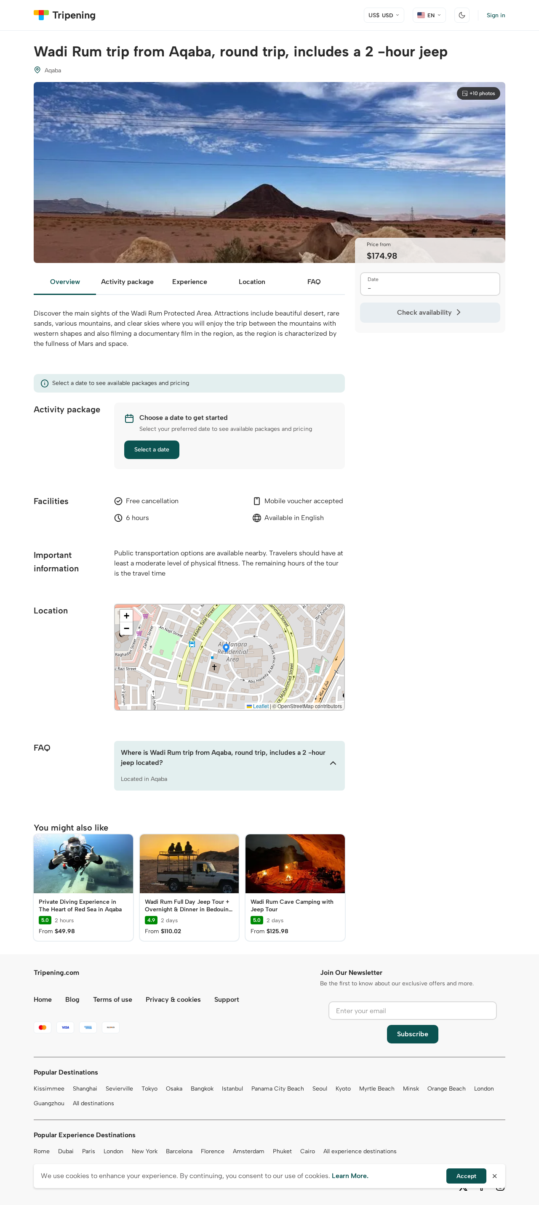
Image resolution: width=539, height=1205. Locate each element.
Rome (42, 1151)
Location (252, 282)
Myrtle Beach (377, 1088)
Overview (65, 282)
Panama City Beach (277, 1088)
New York (144, 1151)
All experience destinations (360, 1151)
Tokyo (149, 1088)
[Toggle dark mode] (462, 15)
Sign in (496, 15)
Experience (189, 282)
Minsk (411, 1088)
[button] (226, 649)
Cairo (307, 1151)
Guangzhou (49, 1103)
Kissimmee (49, 1088)
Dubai (66, 1151)
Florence (212, 1151)
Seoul (319, 1088)
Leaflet (260, 705)
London (484, 1088)
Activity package (127, 282)
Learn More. (350, 1176)
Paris (88, 1151)
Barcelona (179, 1151)
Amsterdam (248, 1151)
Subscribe (412, 1034)
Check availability (424, 312)
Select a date (151, 449)
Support (226, 999)
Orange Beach (446, 1088)
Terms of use (112, 999)
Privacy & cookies (173, 999)
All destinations (93, 1103)
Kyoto (343, 1088)
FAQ (314, 282)
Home (43, 999)
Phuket (282, 1151)
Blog (72, 999)
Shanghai (85, 1088)
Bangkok (202, 1088)
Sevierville (119, 1088)
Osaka (174, 1088)
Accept (466, 1176)
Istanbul (232, 1088)
